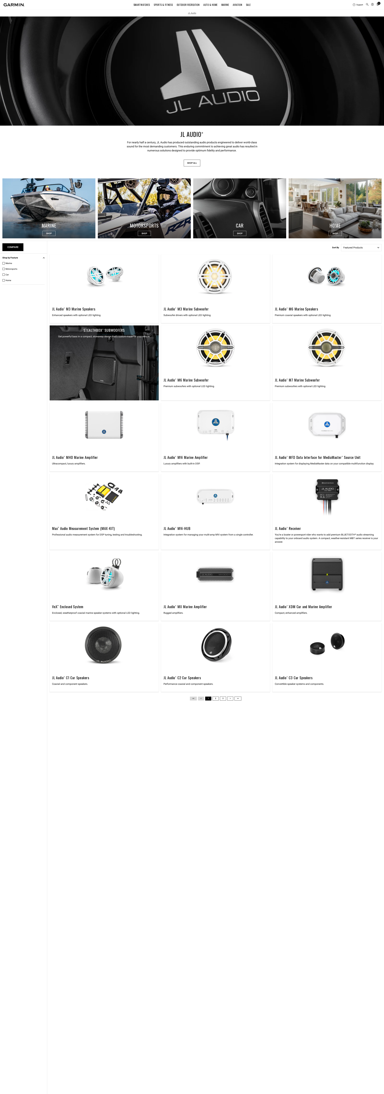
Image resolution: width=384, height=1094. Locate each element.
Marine (225, 5)
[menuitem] (358, 5)
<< (193, 698)
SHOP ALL (192, 163)
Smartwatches (142, 5)
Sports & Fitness (163, 5)
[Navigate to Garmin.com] (14, 5)
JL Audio (192, 13)
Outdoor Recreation (188, 5)
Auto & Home (210, 5)
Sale (248, 5)
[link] (192, 71)
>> (238, 698)
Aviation (237, 5)
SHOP (49, 233)
